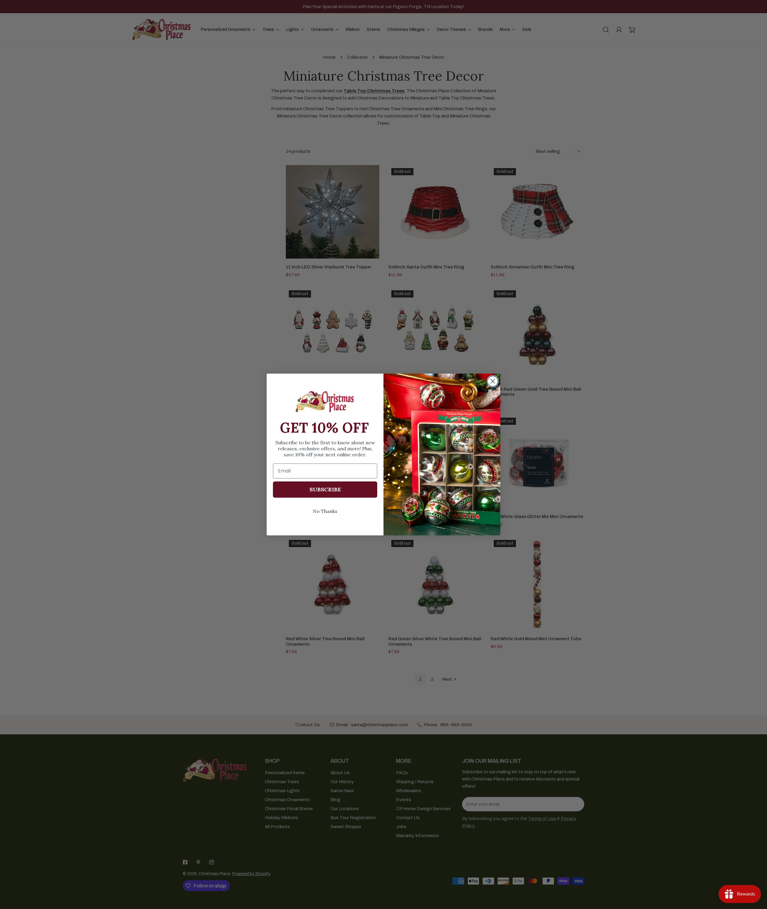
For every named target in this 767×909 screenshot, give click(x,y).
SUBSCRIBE (325, 489)
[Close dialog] (492, 381)
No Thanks (325, 511)
